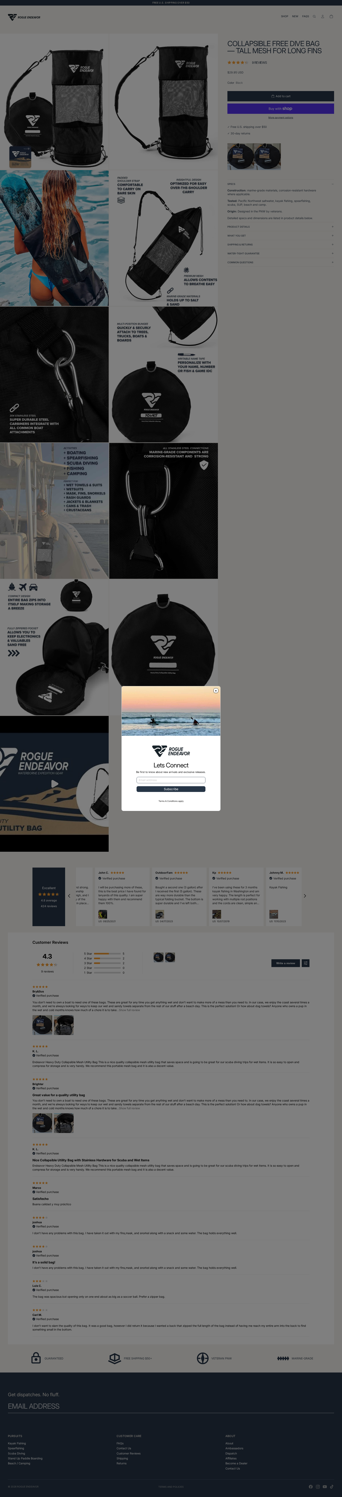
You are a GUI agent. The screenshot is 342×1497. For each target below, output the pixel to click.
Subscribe (171, 789)
